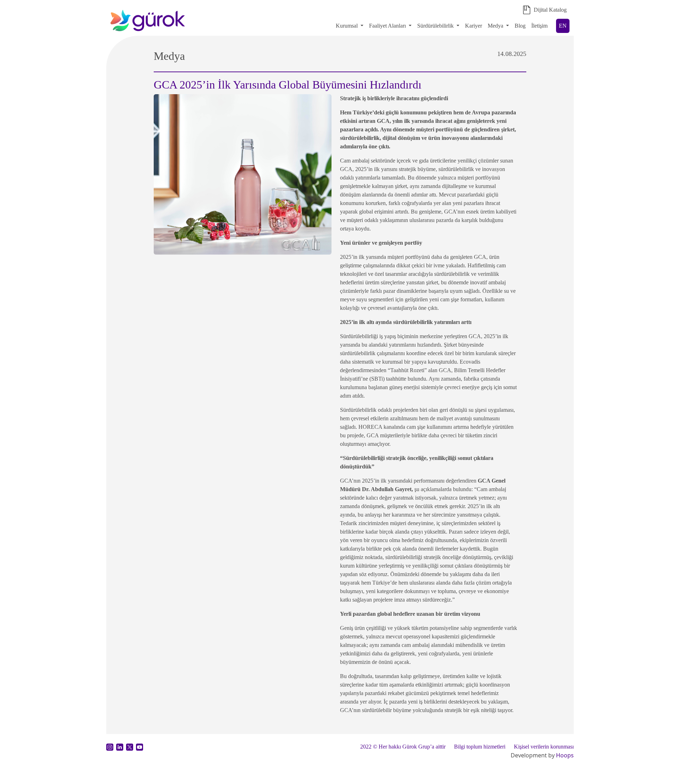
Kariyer (473, 26)
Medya (495, 26)
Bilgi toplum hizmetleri (479, 747)
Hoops (565, 755)
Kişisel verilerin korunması (544, 747)
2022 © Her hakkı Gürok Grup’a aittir (403, 747)
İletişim (539, 26)
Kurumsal (347, 26)
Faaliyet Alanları (387, 26)
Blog (520, 26)
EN (563, 26)
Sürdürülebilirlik (436, 26)
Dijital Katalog (550, 10)
